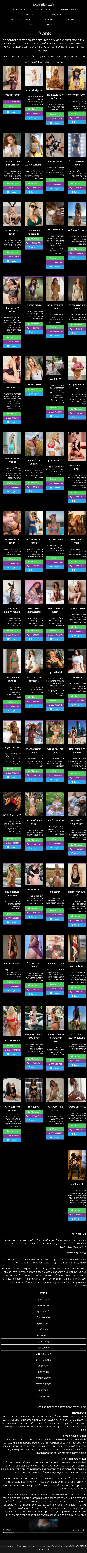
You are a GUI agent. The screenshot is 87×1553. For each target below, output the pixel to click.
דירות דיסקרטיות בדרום (19, 19)
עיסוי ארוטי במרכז (67, 9)
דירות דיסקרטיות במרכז (54, 14)
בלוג (31, 24)
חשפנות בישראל (70, 19)
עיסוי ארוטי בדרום (27, 14)
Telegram (77, 122)
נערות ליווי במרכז (17, 9)
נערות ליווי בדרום (42, 9)
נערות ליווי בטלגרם (47, 19)
